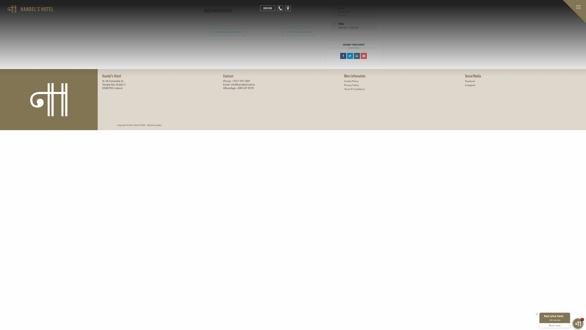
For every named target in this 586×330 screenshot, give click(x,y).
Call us (280, 8)
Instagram (470, 85)
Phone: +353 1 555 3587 (236, 81)
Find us (288, 8)
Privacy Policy (351, 85)
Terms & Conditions (354, 89)
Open (159, 125)
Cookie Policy (351, 81)
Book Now (267, 8)
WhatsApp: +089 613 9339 (238, 88)
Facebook (470, 81)
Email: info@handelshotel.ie (239, 84)
